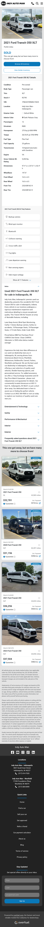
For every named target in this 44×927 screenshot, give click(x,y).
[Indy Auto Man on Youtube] (16, 752)
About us (22, 839)
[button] (32, 3)
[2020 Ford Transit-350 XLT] (22, 524)
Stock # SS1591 (8, 542)
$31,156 (7, 553)
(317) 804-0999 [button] (23, 787)
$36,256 (7, 606)
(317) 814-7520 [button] (23, 773)
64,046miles (36, 654)
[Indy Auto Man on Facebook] (11, 752)
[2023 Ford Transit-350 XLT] (22, 630)
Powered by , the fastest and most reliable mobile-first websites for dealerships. (22, 916)
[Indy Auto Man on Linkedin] (32, 752)
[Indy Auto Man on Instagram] (22, 752)
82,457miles (36, 548)
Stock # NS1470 (8, 648)
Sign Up (22, 901)
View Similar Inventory (22, 70)
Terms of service (22, 851)
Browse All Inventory (22, 64)
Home (22, 802)
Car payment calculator (22, 833)
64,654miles (36, 601)
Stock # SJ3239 (8, 595)
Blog (22, 845)
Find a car (22, 808)
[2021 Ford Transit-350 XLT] (22, 577)
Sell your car (22, 814)
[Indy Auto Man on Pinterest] (27, 752)
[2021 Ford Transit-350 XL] (22, 471)
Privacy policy (22, 857)
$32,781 (7, 500)
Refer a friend (22, 826)
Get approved (22, 820)
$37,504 (7, 659)
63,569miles (36, 495)
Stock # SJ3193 (8, 489)
